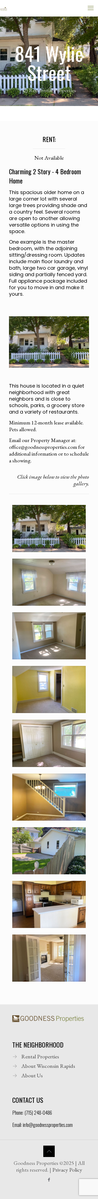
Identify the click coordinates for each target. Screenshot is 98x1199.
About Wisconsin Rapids (48, 1065)
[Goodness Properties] (3, 8)
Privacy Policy (67, 1169)
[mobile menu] (90, 8)
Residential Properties (52, 90)
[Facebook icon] (49, 1179)
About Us (32, 1075)
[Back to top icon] (49, 1151)
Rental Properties (40, 1056)
